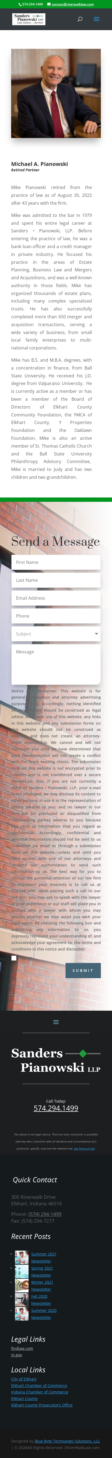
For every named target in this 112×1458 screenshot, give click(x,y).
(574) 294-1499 (45, 1214)
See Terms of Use (84, 1148)
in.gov (16, 1354)
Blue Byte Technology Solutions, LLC (67, 1441)
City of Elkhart (23, 1379)
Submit (83, 970)
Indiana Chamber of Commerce (39, 1392)
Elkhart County (24, 1398)
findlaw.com (22, 1348)
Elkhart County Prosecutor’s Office (42, 1405)
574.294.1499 (56, 1108)
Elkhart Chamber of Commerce (39, 1385)
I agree (25, 958)
